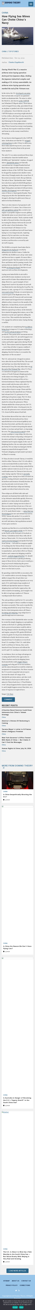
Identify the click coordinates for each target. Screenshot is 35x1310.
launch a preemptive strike (14, 531)
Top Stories (13, 51)
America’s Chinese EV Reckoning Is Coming (16, 722)
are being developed (13, 268)
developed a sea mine (23, 93)
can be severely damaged (10, 541)
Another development (9, 191)
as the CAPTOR (24, 101)
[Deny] (33, 1304)
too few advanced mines (13, 332)
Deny (21, 1307)
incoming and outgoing (10, 613)
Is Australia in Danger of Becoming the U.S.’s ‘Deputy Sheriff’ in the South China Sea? (17, 1100)
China (5, 12)
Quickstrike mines (13, 163)
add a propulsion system (10, 210)
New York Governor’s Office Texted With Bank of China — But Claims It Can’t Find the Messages (16, 740)
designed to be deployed (10, 250)
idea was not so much (18, 432)
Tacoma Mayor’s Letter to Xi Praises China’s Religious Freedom (16, 730)
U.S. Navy (10, 694)
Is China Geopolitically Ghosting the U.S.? (17, 796)
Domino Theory (11, 3)
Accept (15, 1307)
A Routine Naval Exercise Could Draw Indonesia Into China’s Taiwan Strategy (17, 712)
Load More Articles (17, 1271)
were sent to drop (8, 292)
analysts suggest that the (16, 556)
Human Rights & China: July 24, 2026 (16, 748)
